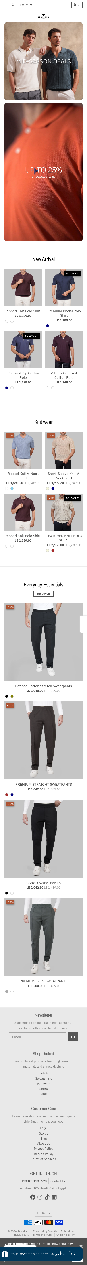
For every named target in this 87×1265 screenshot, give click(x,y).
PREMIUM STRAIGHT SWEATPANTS (43, 784)
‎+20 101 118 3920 (34, 1181)
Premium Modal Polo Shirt (64, 313)
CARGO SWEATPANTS (43, 882)
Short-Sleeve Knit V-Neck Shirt (64, 475)
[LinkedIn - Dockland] (54, 1197)
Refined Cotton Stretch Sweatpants (43, 686)
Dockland (23, 1231)
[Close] (81, 1246)
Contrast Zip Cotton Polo (23, 375)
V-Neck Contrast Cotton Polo (64, 375)
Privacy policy (21, 1234)
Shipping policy (65, 1234)
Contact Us (58, 1181)
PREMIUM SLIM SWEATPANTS (43, 981)
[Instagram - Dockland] (40, 1197)
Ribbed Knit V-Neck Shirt (23, 475)
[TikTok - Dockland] (47, 1197)
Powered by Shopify (45, 1231)
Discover (43, 593)
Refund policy (69, 1231)
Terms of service (43, 1234)
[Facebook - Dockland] (32, 1197)
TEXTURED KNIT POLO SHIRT (64, 537)
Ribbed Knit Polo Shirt (23, 311)
